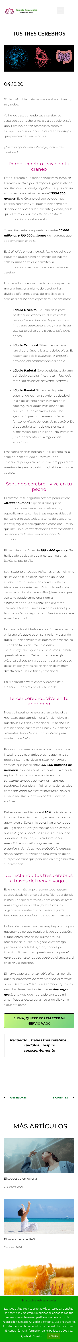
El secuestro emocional (21, 1178)
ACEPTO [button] (53, 1336)
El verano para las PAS (19, 1239)
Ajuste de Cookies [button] (31, 1336)
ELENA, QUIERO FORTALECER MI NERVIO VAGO (39, 1020)
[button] (60, 10)
